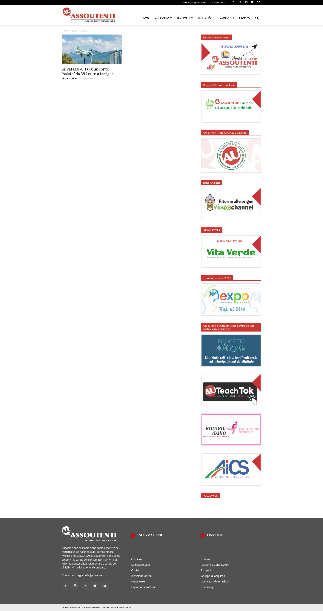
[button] (256, 19)
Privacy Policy (109, 607)
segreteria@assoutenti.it (92, 575)
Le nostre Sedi (140, 564)
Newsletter (138, 581)
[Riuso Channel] (231, 219)
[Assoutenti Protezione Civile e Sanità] (231, 171)
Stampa (244, 17)
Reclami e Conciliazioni (215, 564)
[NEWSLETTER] (231, 267)
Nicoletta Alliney (70, 78)
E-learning (207, 587)
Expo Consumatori (143, 587)
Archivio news (218, 2)
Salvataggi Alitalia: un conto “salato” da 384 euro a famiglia (87, 71)
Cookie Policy (124, 607)
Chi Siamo (162, 17)
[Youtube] (258, 3)
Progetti (206, 570)
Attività (204, 17)
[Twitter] (252, 3)
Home (146, 17)
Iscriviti (183, 17)
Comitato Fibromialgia (215, 581)
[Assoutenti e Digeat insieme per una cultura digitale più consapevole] (231, 365)
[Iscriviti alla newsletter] (231, 74)
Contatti (227, 17)
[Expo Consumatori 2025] (231, 314)
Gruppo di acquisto (213, 576)
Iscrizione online (141, 576)
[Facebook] (234, 3)
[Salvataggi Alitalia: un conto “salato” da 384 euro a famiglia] (92, 49)
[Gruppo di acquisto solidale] (231, 122)
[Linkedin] (246, 3)
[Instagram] (240, 3)
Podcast (206, 559)
